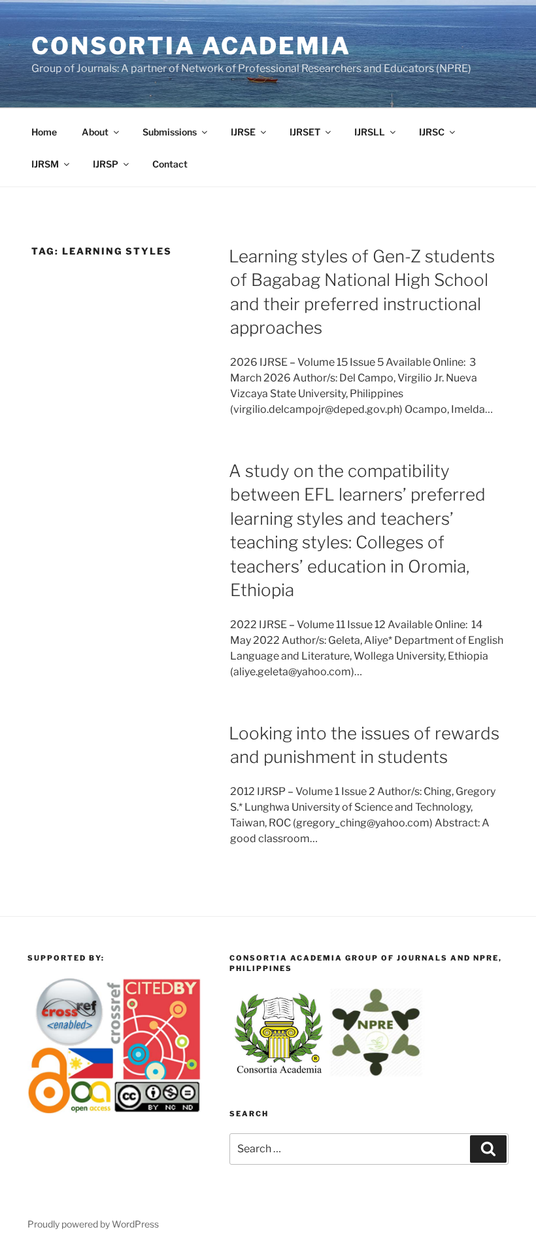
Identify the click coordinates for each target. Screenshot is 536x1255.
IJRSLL (369, 131)
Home (44, 131)
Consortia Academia (191, 45)
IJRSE (243, 131)
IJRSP (105, 163)
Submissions (169, 131)
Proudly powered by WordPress (93, 1223)
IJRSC (431, 131)
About (95, 131)
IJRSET (305, 131)
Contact (170, 163)
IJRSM (45, 163)
